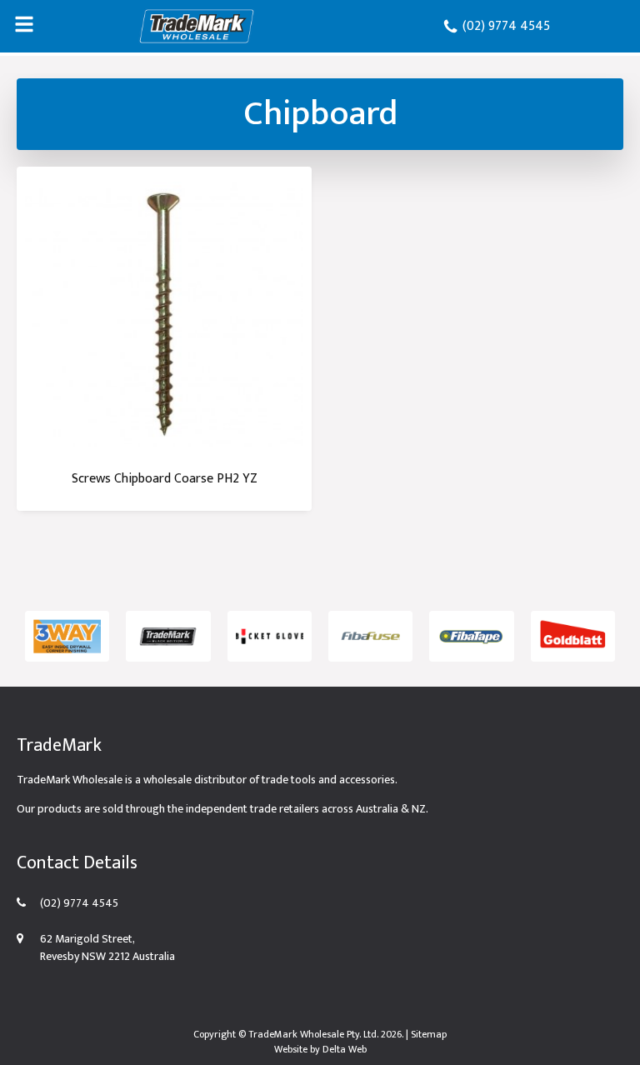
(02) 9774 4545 (504, 26)
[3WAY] (67, 636)
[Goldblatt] (573, 636)
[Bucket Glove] (270, 636)
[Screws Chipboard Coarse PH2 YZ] (164, 314)
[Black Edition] (168, 636)
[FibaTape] (471, 636)
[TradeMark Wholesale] (196, 26)
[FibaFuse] (370, 636)
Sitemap (429, 1034)
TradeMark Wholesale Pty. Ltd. (313, 1034)
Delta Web (344, 1049)
